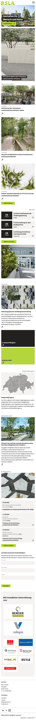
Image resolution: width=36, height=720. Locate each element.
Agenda (3, 700)
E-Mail (3, 574)
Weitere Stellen (8, 545)
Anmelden (6, 586)
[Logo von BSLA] (8, 3)
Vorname (3, 560)
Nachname (4, 567)
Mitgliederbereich (6, 702)
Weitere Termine (9, 241)
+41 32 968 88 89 (6, 691)
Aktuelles (3, 698)
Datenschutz (31, 718)
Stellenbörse (4, 704)
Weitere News (8, 203)
